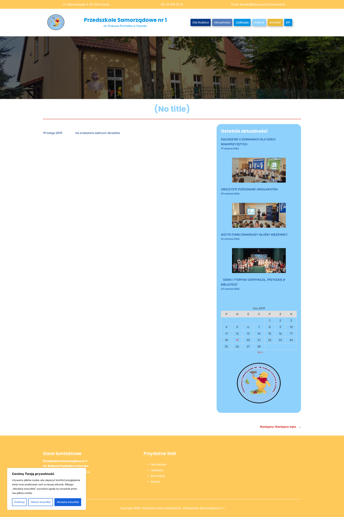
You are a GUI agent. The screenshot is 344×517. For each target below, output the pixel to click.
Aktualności (222, 22)
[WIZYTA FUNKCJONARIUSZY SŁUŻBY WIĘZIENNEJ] (259, 216)
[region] (46, 489)
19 (237, 340)
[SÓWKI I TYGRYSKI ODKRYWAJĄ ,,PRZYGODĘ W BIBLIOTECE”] (259, 261)
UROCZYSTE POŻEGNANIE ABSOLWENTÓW (249, 189)
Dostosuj (19, 502)
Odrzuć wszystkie (41, 502)
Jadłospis (242, 22)
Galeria (259, 22)
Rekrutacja (158, 476)
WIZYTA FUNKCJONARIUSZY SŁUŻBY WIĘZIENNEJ (254, 234)
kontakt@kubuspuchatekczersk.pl (262, 4)
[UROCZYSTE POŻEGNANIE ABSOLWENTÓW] (259, 171)
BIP (288, 22)
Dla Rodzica (200, 22)
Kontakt (275, 22)
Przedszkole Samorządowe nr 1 (125, 20)
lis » (260, 352)
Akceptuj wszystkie (68, 502)
